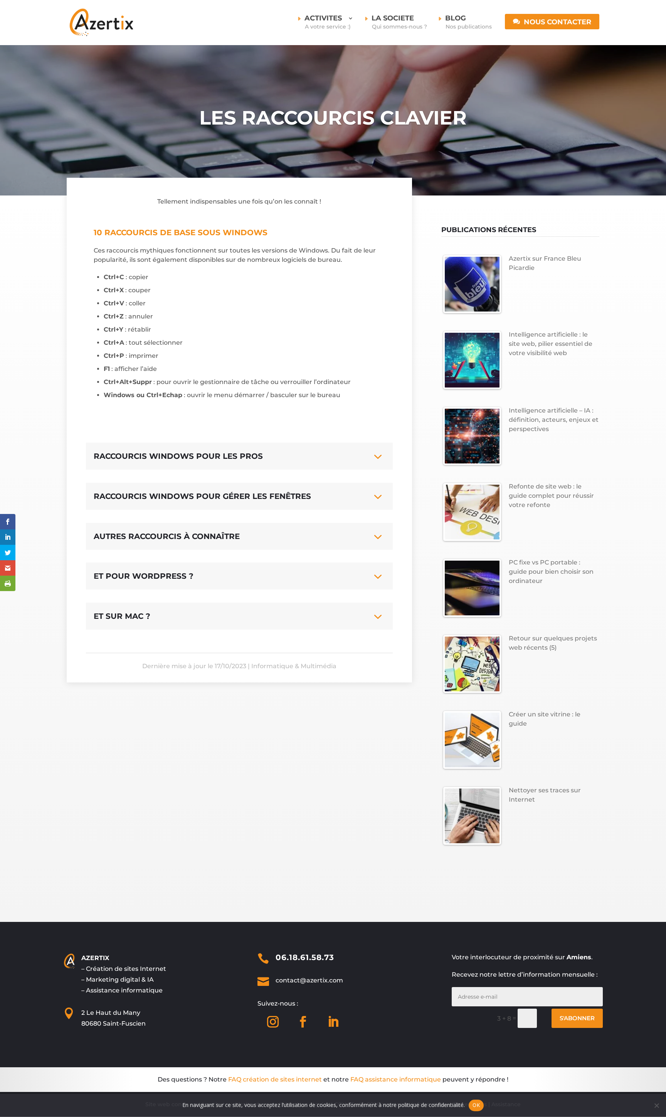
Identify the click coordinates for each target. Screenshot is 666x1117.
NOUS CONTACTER (557, 22)
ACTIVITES (327, 22)
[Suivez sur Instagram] (272, 1021)
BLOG (468, 22)
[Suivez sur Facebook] (302, 1021)
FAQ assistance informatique (395, 1079)
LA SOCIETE (399, 22)
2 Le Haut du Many (110, 1012)
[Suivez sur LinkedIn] (333, 1021)
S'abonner (577, 1018)
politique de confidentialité (431, 1105)
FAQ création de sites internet (275, 1079)
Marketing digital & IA (120, 979)
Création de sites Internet (126, 968)
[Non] (656, 1105)
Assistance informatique (124, 990)
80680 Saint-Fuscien (113, 1023)
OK (476, 1105)
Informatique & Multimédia (293, 666)
